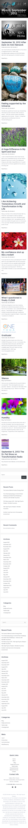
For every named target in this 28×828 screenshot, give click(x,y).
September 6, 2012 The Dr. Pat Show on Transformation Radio (12, 454)
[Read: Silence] (14, 367)
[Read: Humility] (14, 406)
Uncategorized (6, 612)
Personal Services (14, 768)
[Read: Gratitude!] (8, 328)
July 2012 (5, 589)
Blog (2, 380)
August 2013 (6, 568)
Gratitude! (6, 335)
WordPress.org (5, 744)
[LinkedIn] (15, 787)
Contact (14, 771)
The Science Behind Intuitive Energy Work (13, 490)
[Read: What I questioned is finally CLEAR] (14, 286)
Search (3, 474)
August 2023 (6, 542)
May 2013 (5, 574)
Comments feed (5, 742)
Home (14, 759)
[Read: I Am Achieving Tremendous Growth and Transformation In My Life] (14, 186)
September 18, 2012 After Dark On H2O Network (13, 43)
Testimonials (4, 108)
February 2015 (6, 553)
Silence (5, 378)
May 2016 (5, 551)
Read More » (4, 58)
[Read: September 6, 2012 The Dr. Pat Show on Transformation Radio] (5, 444)
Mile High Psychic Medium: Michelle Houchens (12, 645)
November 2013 (7, 564)
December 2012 (7, 579)
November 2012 (7, 581)
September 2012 (7, 585)
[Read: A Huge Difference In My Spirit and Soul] (14, 137)
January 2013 (6, 577)
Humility (5, 417)
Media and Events (5, 47)
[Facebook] (12, 787)
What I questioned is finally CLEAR (11, 298)
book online (19, 784)
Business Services (14, 769)
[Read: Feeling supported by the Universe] (14, 81)
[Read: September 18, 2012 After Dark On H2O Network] (14, 30)
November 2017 (7, 546)
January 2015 (6, 555)
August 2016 (6, 549)
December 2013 (7, 561)
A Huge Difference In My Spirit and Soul (13, 150)
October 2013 (6, 566)
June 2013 (5, 572)
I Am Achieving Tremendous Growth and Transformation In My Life (13, 205)
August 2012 (6, 587)
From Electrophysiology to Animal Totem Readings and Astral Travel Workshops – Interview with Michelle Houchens (13, 495)
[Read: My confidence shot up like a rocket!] (14, 240)
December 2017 (7, 544)
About (14, 760)
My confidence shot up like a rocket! (12, 253)
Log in (2, 738)
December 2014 (7, 557)
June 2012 (5, 592)
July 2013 (5, 570)
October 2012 (6, 583)
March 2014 (6, 559)
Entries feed (4, 740)
